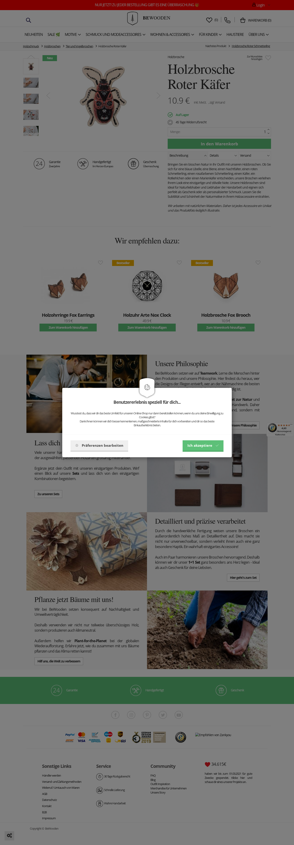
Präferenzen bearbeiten (102, 445)
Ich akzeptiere (199, 445)
